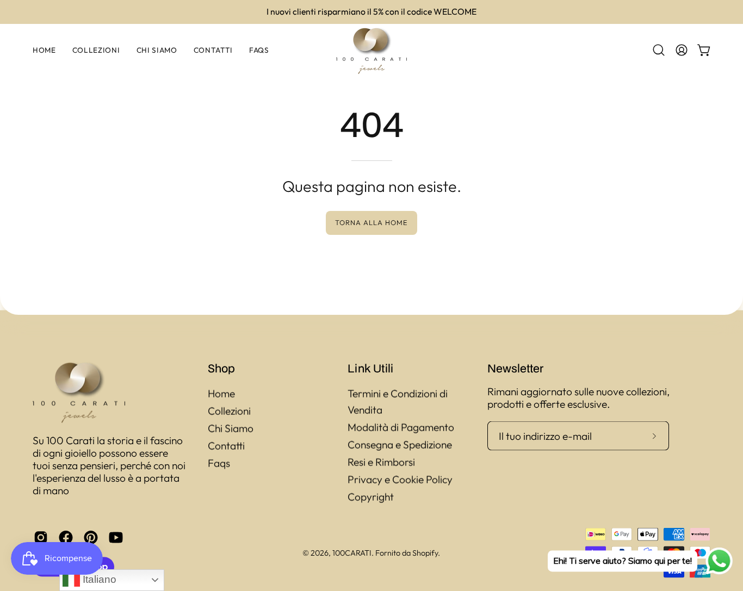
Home (221, 393)
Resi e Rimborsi (381, 462)
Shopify (425, 552)
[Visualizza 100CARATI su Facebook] (66, 537)
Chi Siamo (230, 428)
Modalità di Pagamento (401, 427)
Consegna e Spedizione (400, 444)
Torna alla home (371, 222)
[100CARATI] (371, 50)
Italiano (98, 579)
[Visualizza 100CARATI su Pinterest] (91, 537)
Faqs (219, 463)
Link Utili (370, 368)
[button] (658, 50)
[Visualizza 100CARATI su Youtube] (116, 537)
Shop (221, 368)
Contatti (226, 445)
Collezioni (229, 411)
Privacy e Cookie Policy (400, 479)
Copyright (371, 496)
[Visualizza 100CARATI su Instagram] (41, 537)
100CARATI (351, 552)
